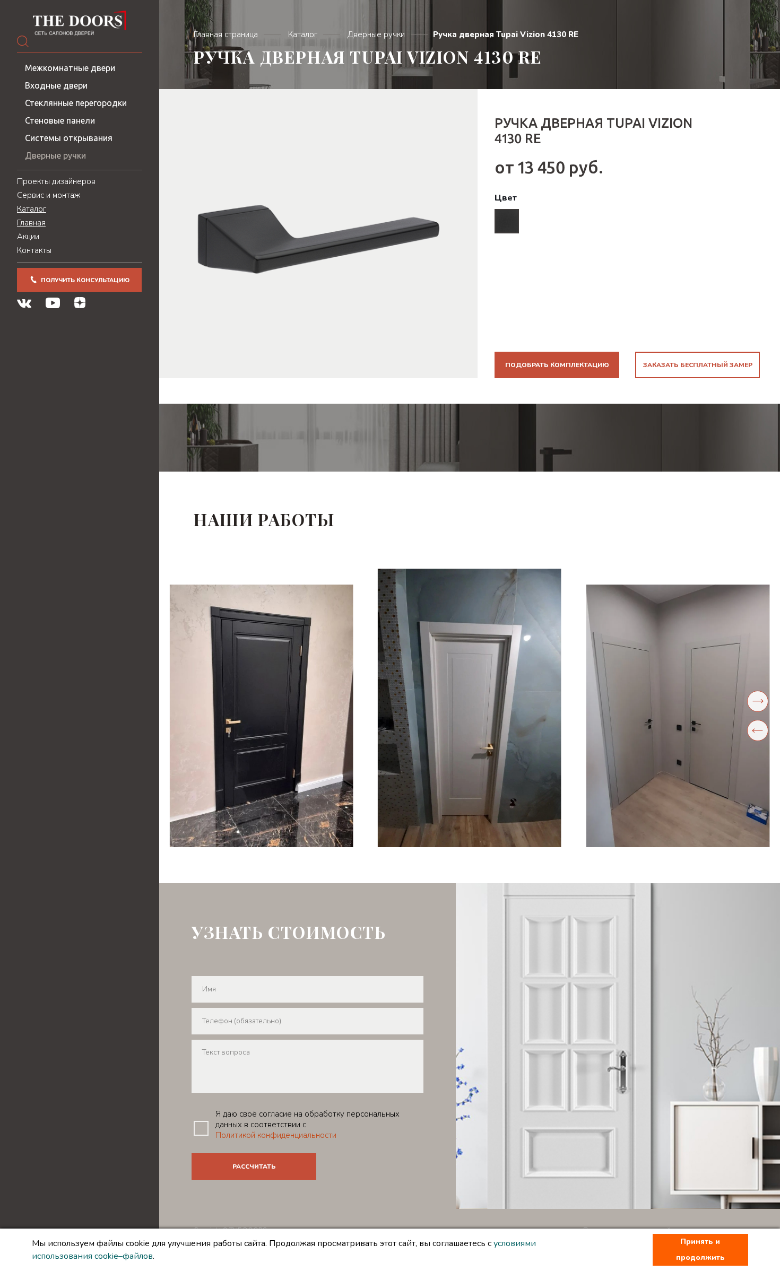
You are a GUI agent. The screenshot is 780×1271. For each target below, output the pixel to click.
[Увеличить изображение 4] (678, 716)
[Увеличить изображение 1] (261, 716)
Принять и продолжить (700, 1250)
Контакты (34, 250)
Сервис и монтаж (48, 195)
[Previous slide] (757, 730)
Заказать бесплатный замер (697, 365)
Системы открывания (68, 138)
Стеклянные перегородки (76, 103)
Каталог (31, 209)
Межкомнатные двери (70, 68)
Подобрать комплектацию (557, 365)
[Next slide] (757, 701)
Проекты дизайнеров (56, 181)
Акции (28, 236)
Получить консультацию (85, 280)
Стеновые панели (60, 120)
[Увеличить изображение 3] (469, 708)
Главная (31, 222)
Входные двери (56, 85)
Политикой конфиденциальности (275, 1135)
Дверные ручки (55, 155)
